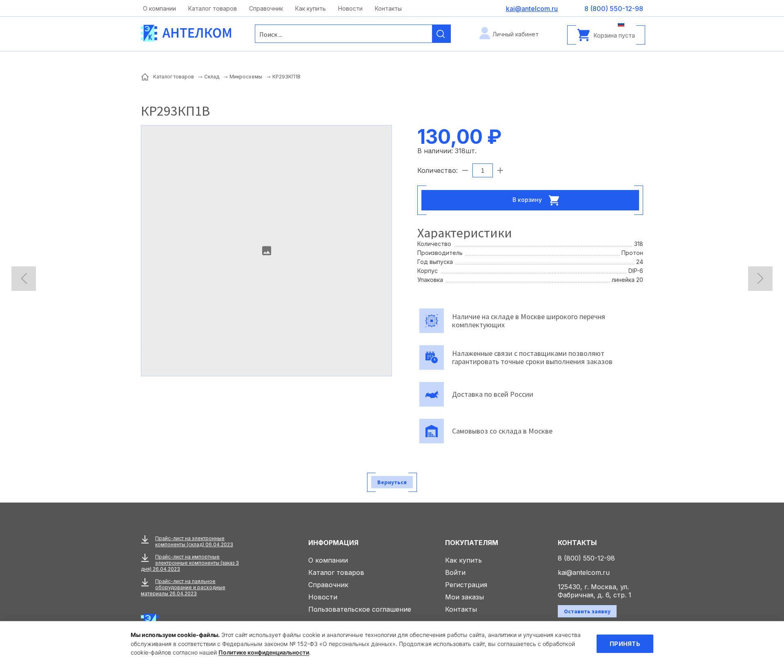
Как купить (310, 8)
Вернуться (392, 482)
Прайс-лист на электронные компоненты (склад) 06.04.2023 (194, 541)
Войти (455, 572)
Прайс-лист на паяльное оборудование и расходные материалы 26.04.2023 (183, 587)
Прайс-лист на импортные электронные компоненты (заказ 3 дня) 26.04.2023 (190, 563)
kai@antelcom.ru (584, 572)
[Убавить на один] (465, 170)
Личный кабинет (515, 34)
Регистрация (466, 585)
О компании (159, 8)
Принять (625, 643)
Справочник (266, 8)
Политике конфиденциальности (263, 652)
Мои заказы (464, 597)
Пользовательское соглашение (359, 609)
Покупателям (471, 543)
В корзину (527, 199)
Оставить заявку (587, 611)
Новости (350, 8)
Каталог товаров (212, 8)
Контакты (388, 8)
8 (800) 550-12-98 (586, 558)
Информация (333, 543)
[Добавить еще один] (500, 170)
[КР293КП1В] (266, 250)
